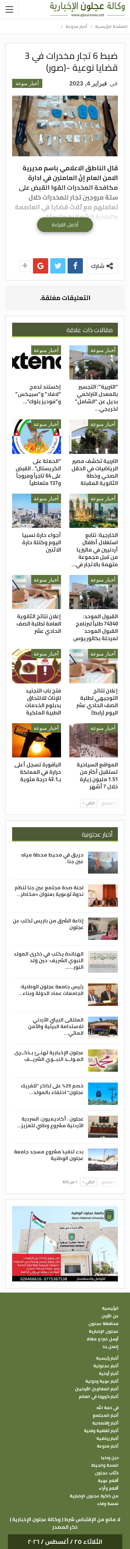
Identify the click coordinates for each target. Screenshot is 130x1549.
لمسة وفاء (108, 1503)
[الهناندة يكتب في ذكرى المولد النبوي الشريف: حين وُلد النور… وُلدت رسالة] (103, 962)
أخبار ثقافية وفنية (101, 1430)
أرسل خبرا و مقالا (103, 1338)
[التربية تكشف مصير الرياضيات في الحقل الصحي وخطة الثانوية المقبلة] (93, 436)
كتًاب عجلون (107, 1472)
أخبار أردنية (109, 1373)
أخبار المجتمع (106, 1415)
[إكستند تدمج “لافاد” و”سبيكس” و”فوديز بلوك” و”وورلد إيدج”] (36, 362)
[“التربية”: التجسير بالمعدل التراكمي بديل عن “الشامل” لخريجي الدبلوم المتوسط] (93, 362)
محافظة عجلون (103, 1323)
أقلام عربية (108, 1480)
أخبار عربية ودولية (102, 1381)
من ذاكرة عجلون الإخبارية (94, 1495)
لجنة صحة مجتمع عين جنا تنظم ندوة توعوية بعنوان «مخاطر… (49, 891)
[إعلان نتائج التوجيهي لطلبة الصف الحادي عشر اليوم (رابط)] (93, 666)
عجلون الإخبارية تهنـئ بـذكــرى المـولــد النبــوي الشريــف (49, 1056)
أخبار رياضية (107, 1438)
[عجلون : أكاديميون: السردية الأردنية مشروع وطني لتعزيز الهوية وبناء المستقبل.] (103, 1127)
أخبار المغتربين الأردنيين (97, 1388)
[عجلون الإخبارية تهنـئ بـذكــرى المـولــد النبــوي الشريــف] (103, 1060)
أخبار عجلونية (106, 1365)
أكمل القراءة (65, 224)
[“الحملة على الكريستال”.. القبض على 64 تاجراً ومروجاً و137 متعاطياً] (36, 436)
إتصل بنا (111, 1346)
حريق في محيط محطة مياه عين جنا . (52, 858)
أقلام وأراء (109, 1488)
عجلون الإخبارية (104, 1331)
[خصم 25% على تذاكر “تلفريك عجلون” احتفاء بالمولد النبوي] (103, 1094)
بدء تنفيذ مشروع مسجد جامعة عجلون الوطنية (49, 1155)
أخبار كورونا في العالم (99, 1396)
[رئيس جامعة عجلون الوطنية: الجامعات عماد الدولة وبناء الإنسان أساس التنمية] (103, 994)
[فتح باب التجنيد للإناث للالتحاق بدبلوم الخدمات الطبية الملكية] (36, 666)
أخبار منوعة (27, 83)
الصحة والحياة (105, 1465)
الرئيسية (110, 1308)
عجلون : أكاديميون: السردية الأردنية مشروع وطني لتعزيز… (50, 1122)
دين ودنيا (110, 1457)
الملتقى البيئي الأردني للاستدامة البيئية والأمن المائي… (56, 1026)
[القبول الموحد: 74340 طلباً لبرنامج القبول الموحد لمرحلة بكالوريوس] (93, 592)
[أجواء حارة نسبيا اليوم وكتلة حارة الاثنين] (36, 511)
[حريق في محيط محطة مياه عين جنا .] (103, 863)
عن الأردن (110, 1315)
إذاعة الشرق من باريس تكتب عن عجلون (48, 924)
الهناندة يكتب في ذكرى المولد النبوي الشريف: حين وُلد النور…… (49, 960)
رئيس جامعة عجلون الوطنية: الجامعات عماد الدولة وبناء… (51, 990)
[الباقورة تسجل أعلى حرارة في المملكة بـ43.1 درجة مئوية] (36, 740)
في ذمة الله (107, 1407)
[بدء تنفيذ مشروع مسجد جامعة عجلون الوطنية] (103, 1159)
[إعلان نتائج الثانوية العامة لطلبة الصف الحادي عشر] (36, 592)
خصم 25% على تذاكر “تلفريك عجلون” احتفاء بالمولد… (52, 1089)
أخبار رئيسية (107, 1358)
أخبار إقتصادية (105, 1423)
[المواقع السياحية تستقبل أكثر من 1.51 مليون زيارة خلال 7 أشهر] (93, 740)
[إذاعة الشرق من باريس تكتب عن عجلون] (103, 929)
